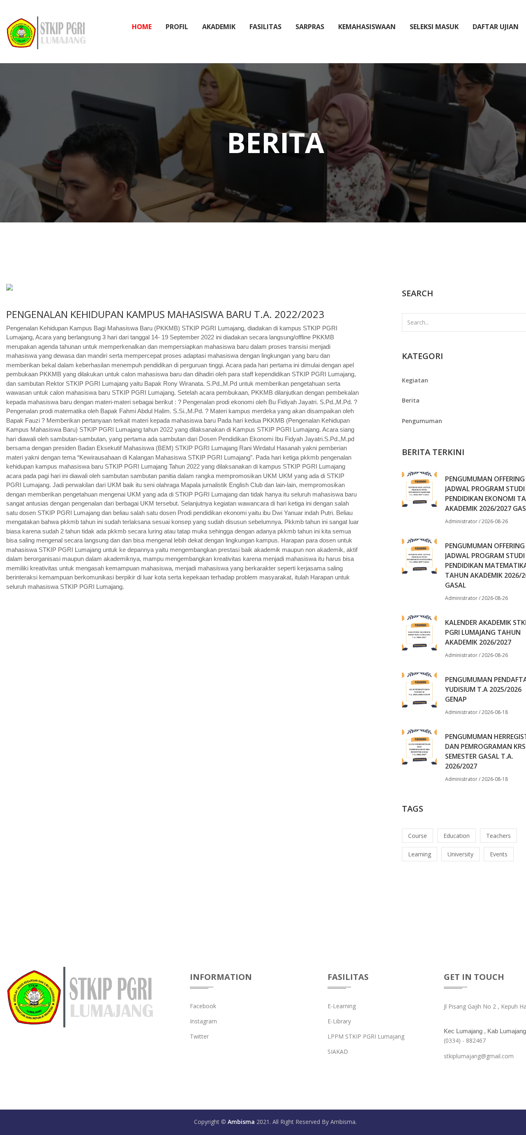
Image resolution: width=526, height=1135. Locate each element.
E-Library (339, 1021)
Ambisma (241, 1122)
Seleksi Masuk (434, 26)
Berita (411, 400)
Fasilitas (265, 26)
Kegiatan (415, 380)
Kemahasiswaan (367, 26)
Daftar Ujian (496, 26)
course (417, 836)
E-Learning (342, 1006)
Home (142, 26)
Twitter (199, 1036)
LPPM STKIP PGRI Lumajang (366, 1036)
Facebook (203, 1006)
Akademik (218, 26)
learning (419, 854)
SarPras (309, 26)
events (499, 854)
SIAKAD (338, 1051)
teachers (498, 836)
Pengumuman (422, 421)
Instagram (203, 1021)
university (460, 854)
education (456, 836)
